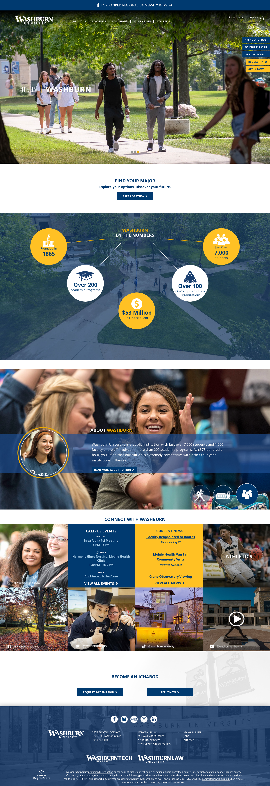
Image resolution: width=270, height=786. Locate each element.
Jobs (186, 736)
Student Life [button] (142, 21)
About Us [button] (79, 21)
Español (254, 17)
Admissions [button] (119, 21)
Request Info (257, 61)
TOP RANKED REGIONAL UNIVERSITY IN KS (134, 5)
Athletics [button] (163, 21)
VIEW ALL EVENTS (99, 583)
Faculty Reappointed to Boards (170, 537)
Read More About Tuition (113, 470)
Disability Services (149, 740)
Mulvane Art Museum (151, 736)
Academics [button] (99, 21)
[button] (261, 19)
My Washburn (192, 732)
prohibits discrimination (100, 772)
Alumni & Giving (236, 17)
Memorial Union (148, 732)
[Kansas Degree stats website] (41, 776)
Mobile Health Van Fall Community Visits (170, 556)
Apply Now (256, 69)
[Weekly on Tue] (97, 553)
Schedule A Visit (256, 47)
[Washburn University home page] (34, 20)
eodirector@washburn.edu (216, 778)
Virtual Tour (254, 54)
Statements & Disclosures (154, 744)
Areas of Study (255, 39)
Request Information (99, 692)
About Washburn (51, 134)
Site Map (189, 740)
